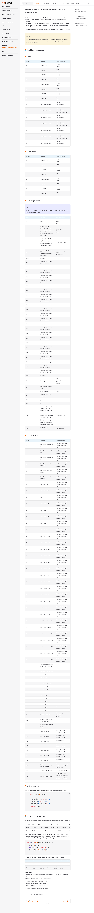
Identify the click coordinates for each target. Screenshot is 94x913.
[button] (10, 10)
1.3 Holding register (81, 18)
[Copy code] (68, 794)
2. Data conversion (79, 23)
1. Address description (80, 11)
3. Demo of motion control (81, 25)
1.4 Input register (80, 21)
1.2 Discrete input (80, 16)
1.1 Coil (77, 14)
